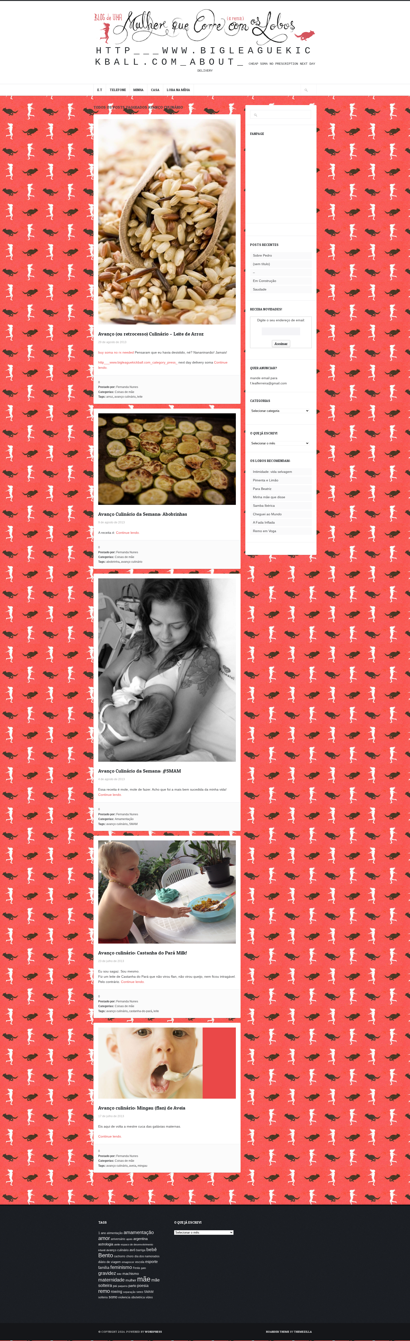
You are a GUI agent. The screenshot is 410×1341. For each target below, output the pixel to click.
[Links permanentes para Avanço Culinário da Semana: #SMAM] (167, 759)
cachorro (119, 1256)
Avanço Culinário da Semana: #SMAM (139, 771)
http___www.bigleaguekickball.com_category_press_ (137, 362)
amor (104, 1238)
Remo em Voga (264, 531)
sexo (139, 1292)
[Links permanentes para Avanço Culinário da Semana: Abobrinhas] (167, 502)
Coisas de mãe (124, 392)
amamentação (139, 1232)
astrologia (105, 1244)
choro (130, 1256)
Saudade (259, 289)
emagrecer (128, 1262)
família (103, 1267)
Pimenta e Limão (265, 480)
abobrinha (113, 561)
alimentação (115, 1233)
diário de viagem (109, 1262)
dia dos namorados (147, 1256)
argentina (140, 1239)
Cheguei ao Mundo (267, 514)
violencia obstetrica (131, 1297)
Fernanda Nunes (127, 387)
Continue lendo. (128, 533)
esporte (151, 1261)
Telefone (118, 90)
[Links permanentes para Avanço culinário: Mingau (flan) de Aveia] (150, 1096)
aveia (132, 1165)
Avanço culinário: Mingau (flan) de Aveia (141, 1108)
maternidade (111, 1279)
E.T (99, 90)
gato (143, 1268)
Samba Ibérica (264, 505)
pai (115, 1286)
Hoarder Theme (277, 1331)
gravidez (107, 1273)
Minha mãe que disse (269, 497)
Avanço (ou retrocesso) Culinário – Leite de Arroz (151, 334)
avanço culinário (125, 396)
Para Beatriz (262, 489)
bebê (151, 1249)
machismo (130, 1274)
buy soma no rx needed (116, 352)
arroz (109, 396)
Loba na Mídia (178, 90)
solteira (103, 1297)
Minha (138, 90)
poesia (143, 1285)
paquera (122, 1286)
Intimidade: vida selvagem (272, 472)
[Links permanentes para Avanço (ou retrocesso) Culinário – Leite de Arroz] (167, 322)
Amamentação (124, 819)
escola (139, 1262)
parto (132, 1286)
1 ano (102, 1233)
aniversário (118, 1239)
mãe (143, 1279)
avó (132, 1250)
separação (129, 1291)
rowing (116, 1291)
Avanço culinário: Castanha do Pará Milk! (142, 953)
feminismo (121, 1267)
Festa (136, 1268)
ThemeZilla (303, 1331)
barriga (140, 1250)
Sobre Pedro (262, 255)
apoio (129, 1239)
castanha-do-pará (140, 1011)
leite (140, 396)
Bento (105, 1255)
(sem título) (261, 264)
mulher (131, 1280)
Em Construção (264, 281)
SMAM (133, 824)
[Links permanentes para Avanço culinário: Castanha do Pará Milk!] (167, 941)
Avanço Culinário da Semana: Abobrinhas (142, 514)
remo (104, 1291)
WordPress (153, 1331)
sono (113, 1297)
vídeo (149, 1297)
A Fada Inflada (264, 522)
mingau (142, 1165)
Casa (155, 90)
